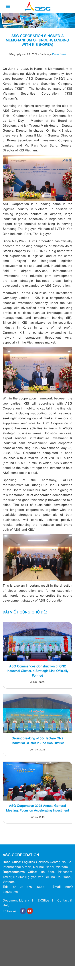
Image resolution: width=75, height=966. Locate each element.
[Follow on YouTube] (30, 911)
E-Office (43, 900)
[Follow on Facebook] (23, 911)
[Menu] (8, 6)
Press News (59, 54)
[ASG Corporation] (37, 6)
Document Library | (20, 900)
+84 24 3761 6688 (27, 886)
